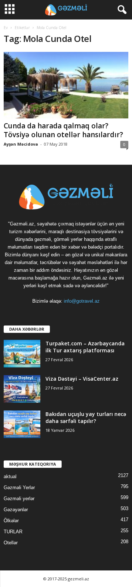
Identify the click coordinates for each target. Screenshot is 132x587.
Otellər (11, 542)
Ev (6, 27)
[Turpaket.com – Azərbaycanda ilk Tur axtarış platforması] (22, 353)
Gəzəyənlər (16, 509)
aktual (10, 476)
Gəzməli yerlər (19, 498)
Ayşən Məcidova (21, 144)
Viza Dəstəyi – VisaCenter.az (81, 378)
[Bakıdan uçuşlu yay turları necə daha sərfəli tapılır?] (22, 424)
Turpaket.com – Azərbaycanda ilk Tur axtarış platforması (85, 347)
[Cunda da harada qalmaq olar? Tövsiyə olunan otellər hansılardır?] (66, 85)
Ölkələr (11, 520)
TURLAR (13, 531)
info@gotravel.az (82, 301)
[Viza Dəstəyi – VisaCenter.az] (22, 389)
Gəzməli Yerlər (19, 487)
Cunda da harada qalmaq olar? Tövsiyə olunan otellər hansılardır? (63, 130)
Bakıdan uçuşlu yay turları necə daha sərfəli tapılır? (85, 417)
